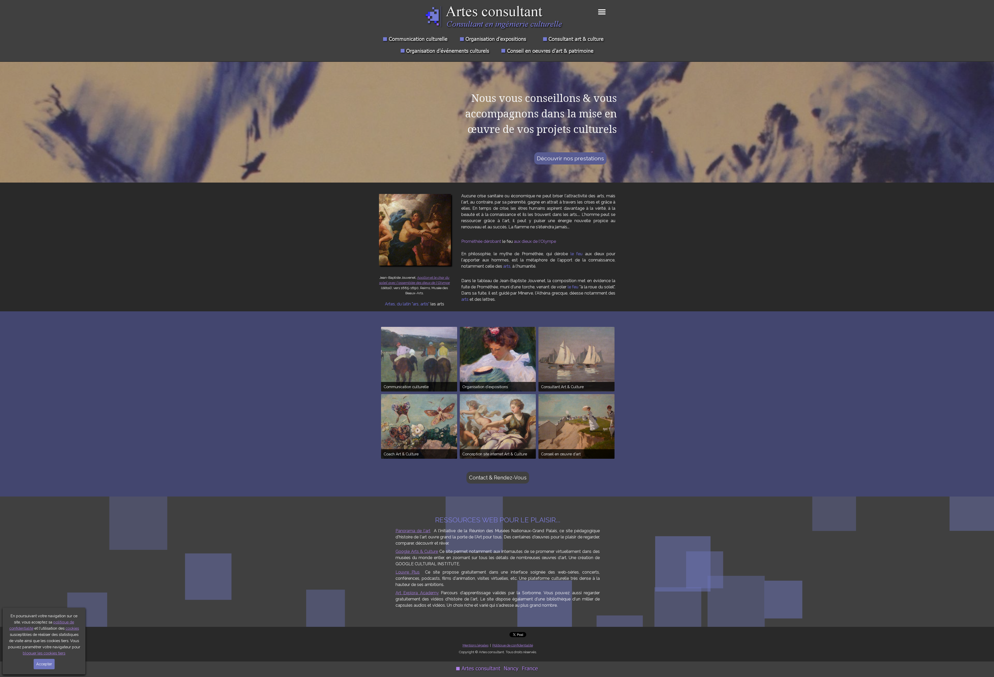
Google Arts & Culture (417, 551)
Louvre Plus (408, 572)
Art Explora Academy (417, 592)
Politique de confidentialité (512, 645)
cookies (72, 628)
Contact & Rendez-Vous (498, 478)
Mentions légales (475, 645)
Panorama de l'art (413, 530)
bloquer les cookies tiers (44, 653)
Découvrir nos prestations (570, 158)
